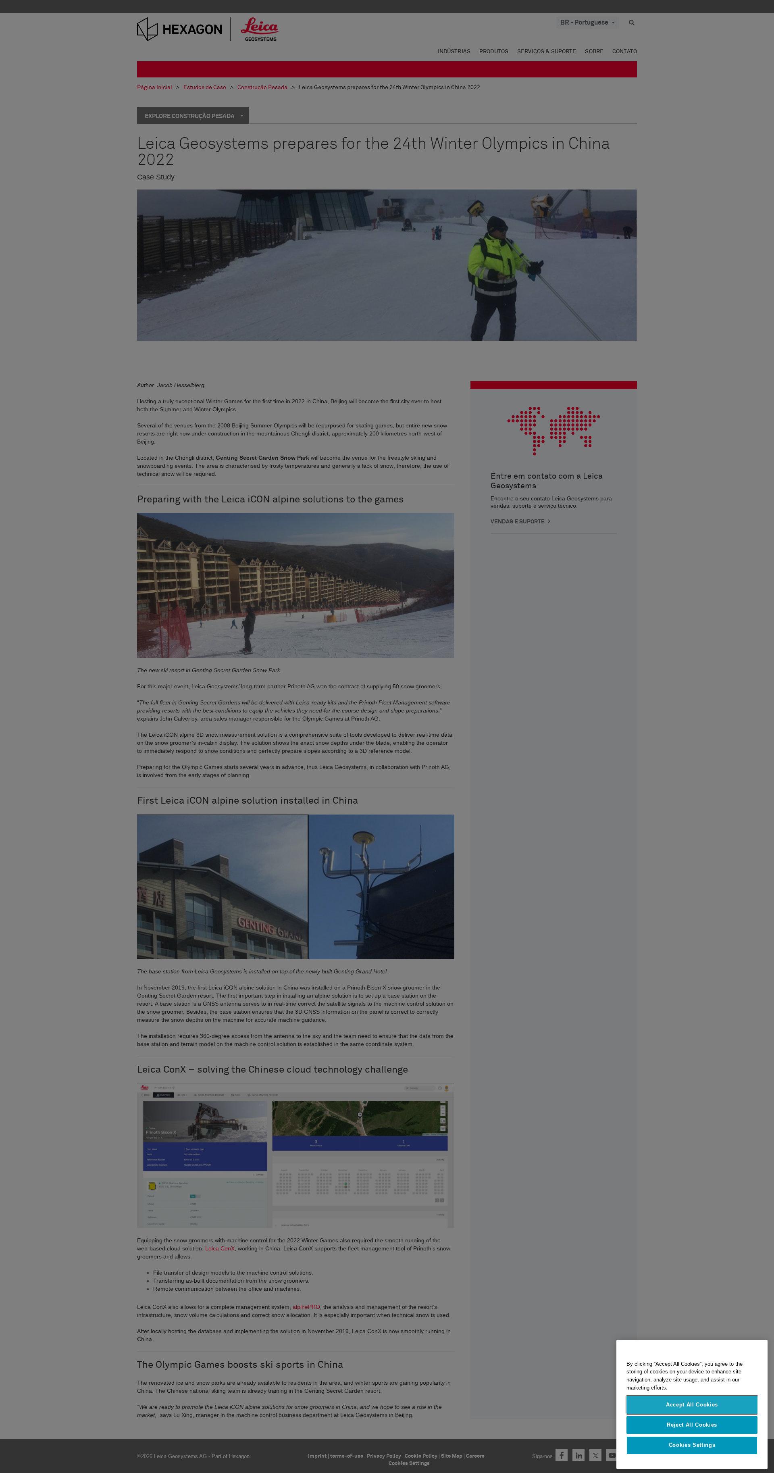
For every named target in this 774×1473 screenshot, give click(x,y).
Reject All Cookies (692, 1425)
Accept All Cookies (692, 1405)
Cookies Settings (692, 1445)
